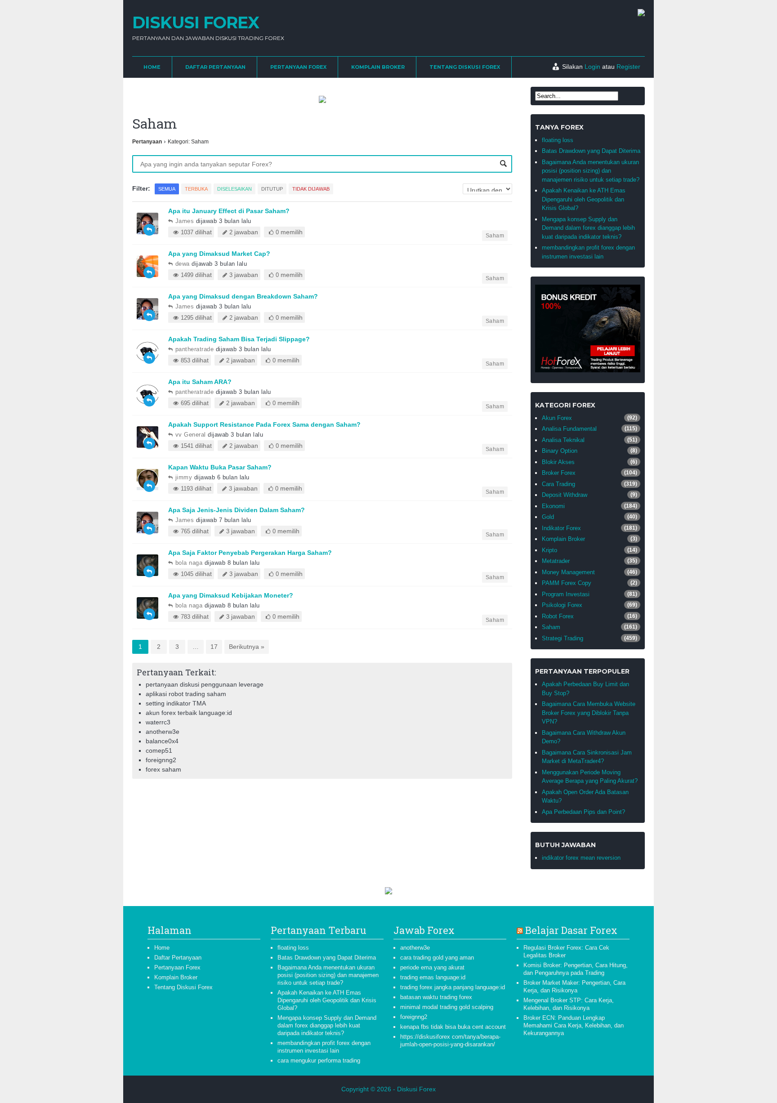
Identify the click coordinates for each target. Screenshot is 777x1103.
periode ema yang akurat (432, 967)
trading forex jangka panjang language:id (452, 987)
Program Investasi (565, 594)
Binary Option (559, 450)
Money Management (568, 572)
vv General (190, 434)
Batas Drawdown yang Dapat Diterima (591, 150)
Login (592, 66)
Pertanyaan (147, 141)
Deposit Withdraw (564, 494)
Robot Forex (558, 616)
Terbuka (196, 189)
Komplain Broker (378, 67)
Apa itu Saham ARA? (200, 381)
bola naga (188, 562)
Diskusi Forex (195, 22)
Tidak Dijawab (311, 189)
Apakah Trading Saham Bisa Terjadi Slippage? (239, 339)
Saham (495, 235)
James (184, 221)
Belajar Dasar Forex (571, 930)
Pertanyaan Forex (298, 67)
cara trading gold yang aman (437, 957)
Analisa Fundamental (569, 428)
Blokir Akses (558, 462)
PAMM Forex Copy (566, 583)
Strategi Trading (562, 638)
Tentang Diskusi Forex (464, 67)
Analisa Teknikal (563, 440)
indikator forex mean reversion (581, 857)
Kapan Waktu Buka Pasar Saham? (220, 467)
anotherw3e (415, 947)
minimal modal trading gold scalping (446, 1007)
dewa (182, 263)
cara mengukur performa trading (318, 1060)
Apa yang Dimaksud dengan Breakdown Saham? (243, 296)
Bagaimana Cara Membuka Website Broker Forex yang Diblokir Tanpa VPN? (588, 713)
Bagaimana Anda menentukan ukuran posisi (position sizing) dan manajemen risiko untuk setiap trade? (590, 171)
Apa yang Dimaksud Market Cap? (219, 253)
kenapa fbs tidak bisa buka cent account (453, 1026)
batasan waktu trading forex (436, 997)
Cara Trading (558, 484)
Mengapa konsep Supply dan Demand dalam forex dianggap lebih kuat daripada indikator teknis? (588, 228)
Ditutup (272, 189)
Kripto (549, 550)
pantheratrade (194, 349)
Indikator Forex (561, 528)
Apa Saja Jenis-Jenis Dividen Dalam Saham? (236, 510)
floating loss (557, 140)
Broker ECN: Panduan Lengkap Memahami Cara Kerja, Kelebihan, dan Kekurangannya (573, 1025)
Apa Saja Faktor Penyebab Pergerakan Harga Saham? (250, 552)
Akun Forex (557, 418)
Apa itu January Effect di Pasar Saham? (229, 210)
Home (152, 67)
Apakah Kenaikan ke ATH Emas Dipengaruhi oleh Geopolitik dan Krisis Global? (583, 199)
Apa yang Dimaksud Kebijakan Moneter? (230, 595)
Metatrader (556, 561)
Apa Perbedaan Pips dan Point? (583, 811)
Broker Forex (559, 472)
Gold (548, 517)
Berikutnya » (246, 646)
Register (628, 66)
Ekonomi (553, 506)
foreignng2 (413, 1017)
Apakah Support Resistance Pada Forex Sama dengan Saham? (264, 424)
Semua (166, 189)
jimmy (183, 477)
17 (214, 646)
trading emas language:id (432, 977)
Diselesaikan (234, 189)
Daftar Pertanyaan (215, 67)
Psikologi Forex (562, 605)
